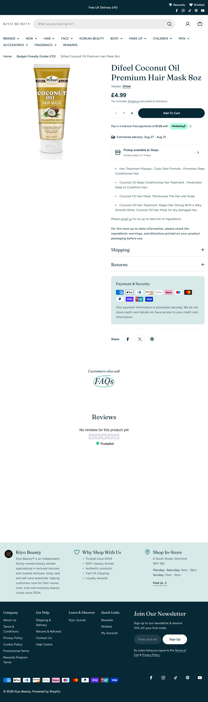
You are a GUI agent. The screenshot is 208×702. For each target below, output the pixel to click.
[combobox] (104, 24)
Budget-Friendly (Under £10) (36, 56)
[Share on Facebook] (128, 339)
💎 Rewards (177, 5)
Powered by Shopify (46, 691)
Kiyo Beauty (22, 691)
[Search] (169, 23)
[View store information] (198, 152)
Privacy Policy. (151, 655)
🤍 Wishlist (197, 5)
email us (126, 219)
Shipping (133, 101)
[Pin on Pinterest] (152, 339)
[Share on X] (140, 339)
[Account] (187, 23)
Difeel (127, 86)
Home (7, 56)
